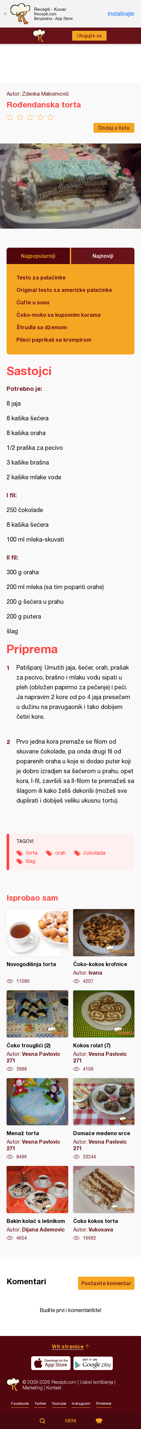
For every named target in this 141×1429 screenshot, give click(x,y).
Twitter (40, 1403)
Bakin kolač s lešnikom (37, 1203)
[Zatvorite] (5, 14)
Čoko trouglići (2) (37, 1031)
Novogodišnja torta (37, 946)
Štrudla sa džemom (41, 327)
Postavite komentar (106, 1283)
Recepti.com (13, 1385)
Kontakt (53, 1387)
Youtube (59, 1403)
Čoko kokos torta (104, 1203)
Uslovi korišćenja (96, 1382)
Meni (70, 1420)
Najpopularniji (38, 256)
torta (31, 853)
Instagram (81, 1403)
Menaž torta (37, 1119)
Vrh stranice (68, 1346)
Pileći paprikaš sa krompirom (53, 339)
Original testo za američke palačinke (64, 290)
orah (60, 853)
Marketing (33, 1387)
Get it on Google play (93, 1363)
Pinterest (103, 1403)
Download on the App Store (50, 1363)
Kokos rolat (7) (104, 1031)
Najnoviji (102, 256)
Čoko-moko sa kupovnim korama (58, 315)
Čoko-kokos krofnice (104, 946)
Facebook (20, 1403)
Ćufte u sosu (33, 302)
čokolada (94, 853)
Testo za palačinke (41, 277)
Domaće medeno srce (104, 1119)
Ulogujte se (89, 35)
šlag (30, 861)
